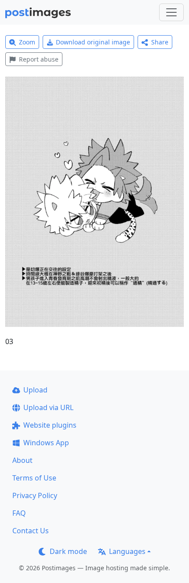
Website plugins (49, 425)
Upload (35, 390)
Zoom (27, 42)
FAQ (19, 513)
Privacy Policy (34, 495)
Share (159, 42)
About (22, 460)
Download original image (93, 42)
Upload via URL (48, 407)
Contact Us (30, 530)
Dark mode (68, 551)
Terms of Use (34, 478)
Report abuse (38, 59)
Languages (127, 551)
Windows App (46, 442)
